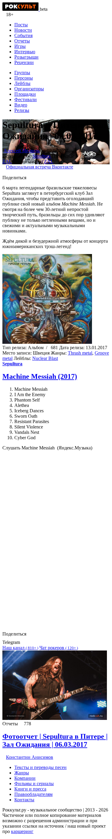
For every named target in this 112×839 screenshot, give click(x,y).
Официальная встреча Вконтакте (39, 166)
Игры (20, 46)
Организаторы (29, 88)
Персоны (23, 77)
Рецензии (24, 62)
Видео (20, 104)
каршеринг (22, 831)
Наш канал (20, 647)
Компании (25, 778)
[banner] (21, 9)
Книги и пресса (30, 788)
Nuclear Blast (45, 358)
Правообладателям (33, 794)
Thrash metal (80, 352)
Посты (21, 24)
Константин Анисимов (29, 757)
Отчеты (22, 40)
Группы (22, 72)
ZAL (7, 161)
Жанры (21, 772)
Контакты (24, 799)
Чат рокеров (58, 647)
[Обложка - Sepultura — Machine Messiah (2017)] (47, 342)
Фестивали (25, 99)
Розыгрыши (26, 57)
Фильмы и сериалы (34, 783)
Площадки (25, 94)
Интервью (24, 51)
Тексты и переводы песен (40, 767)
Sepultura (42, 156)
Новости (23, 30)
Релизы (21, 110)
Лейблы (22, 83)
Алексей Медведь (22, 150)
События (23, 35)
